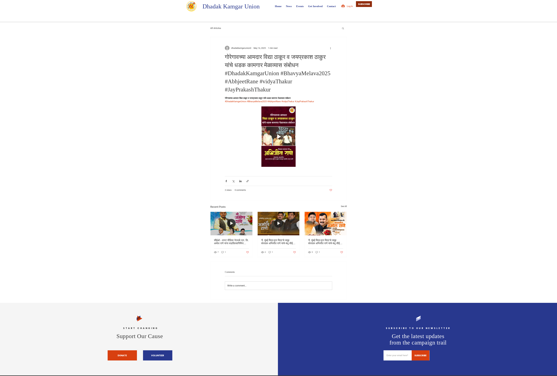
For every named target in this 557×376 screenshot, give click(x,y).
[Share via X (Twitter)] (233, 181)
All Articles (215, 28)
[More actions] (330, 48)
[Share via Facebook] (226, 181)
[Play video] (278, 136)
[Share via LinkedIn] (240, 181)
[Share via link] (247, 181)
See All (344, 206)
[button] (343, 28)
